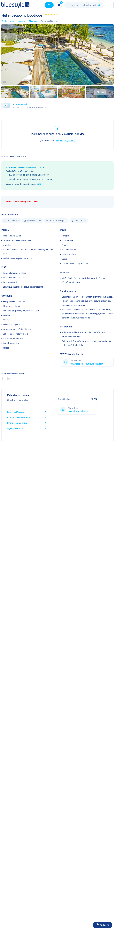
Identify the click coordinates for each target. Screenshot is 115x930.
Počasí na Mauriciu (16, 412)
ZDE (39, 184)
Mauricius (22, 21)
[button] (23, 105)
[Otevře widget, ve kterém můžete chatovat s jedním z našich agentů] (102, 925)
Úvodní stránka (7, 21)
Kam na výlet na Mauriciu (18, 417)
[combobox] (84, 5)
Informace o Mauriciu (17, 423)
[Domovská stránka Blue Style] (15, 5)
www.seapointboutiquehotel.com (87, 363)
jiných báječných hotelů (66, 140)
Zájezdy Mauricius (15, 428)
